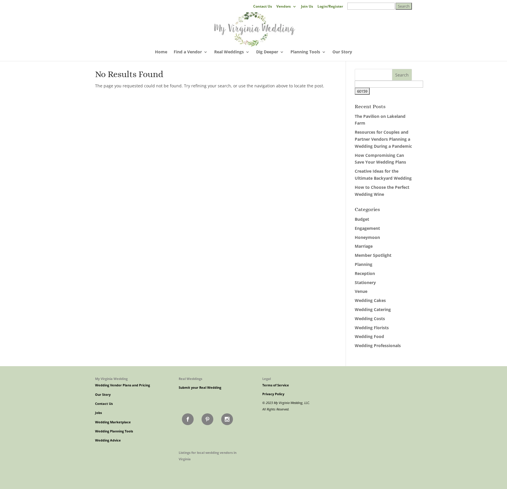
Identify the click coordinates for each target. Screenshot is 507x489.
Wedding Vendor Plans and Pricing (122, 385)
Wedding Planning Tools (114, 431)
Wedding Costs (370, 318)
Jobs (98, 413)
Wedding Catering (373, 309)
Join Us (307, 7)
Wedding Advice (108, 440)
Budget (362, 219)
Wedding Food (369, 336)
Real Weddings (229, 52)
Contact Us (262, 7)
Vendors (283, 7)
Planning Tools (305, 52)
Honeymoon (367, 237)
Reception (365, 273)
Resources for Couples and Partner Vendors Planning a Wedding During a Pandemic (383, 139)
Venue (361, 291)
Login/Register (330, 7)
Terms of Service (275, 385)
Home (161, 52)
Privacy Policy (273, 394)
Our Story (342, 52)
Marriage (364, 246)
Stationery (365, 282)
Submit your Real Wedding (200, 388)
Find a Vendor (188, 52)
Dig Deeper (267, 52)
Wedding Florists (372, 327)
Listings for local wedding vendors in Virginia (207, 455)
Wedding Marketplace (113, 422)
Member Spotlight (373, 255)
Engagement (367, 228)
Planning (363, 264)
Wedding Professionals (378, 345)
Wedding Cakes (370, 300)
